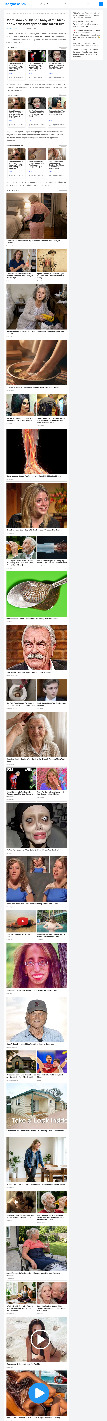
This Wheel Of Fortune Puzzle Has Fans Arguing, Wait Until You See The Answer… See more (86, 15)
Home (8, 13)
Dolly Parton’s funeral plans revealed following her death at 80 (86, 44)
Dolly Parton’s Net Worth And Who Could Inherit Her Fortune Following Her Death (85, 24)
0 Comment (37, 29)
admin (20, 29)
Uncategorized (16, 13)
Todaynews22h (15, 4)
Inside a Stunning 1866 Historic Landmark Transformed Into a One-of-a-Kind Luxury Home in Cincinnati (85, 53)
